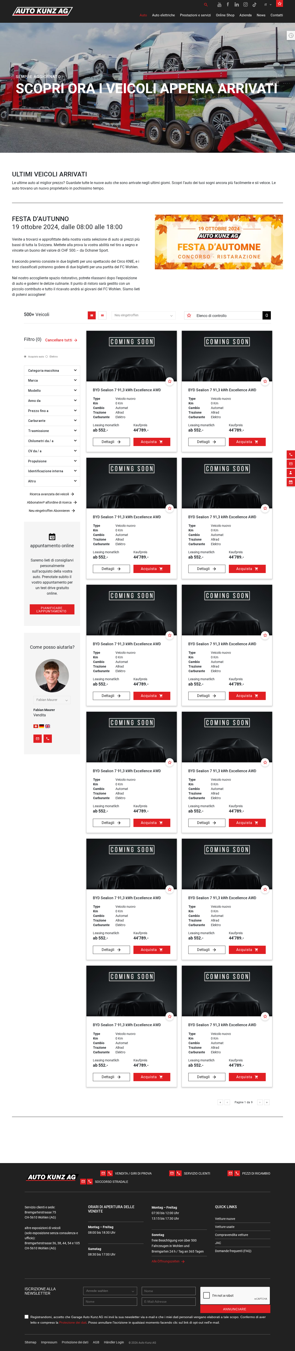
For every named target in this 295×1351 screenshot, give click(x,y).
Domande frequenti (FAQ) (233, 1251)
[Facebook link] (228, 4)
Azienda (245, 15)
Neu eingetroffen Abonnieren (49, 511)
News (261, 15)
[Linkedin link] (237, 4)
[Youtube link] (219, 4)
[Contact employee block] (291, 473)
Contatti (277, 15)
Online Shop (225, 15)
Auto (143, 15)
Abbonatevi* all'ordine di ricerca (49, 502)
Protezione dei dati (72, 1322)
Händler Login (114, 1342)
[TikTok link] (254, 4)
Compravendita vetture (231, 1235)
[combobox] (144, 315)
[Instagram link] (245, 4)
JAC (218, 1243)
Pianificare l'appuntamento (51, 609)
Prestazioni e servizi (195, 15)
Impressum (49, 1342)
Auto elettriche (163, 15)
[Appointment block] (291, 482)
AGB (96, 1342)
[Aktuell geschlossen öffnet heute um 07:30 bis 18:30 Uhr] (291, 35)
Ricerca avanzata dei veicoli (49, 494)
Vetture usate (224, 1227)
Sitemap (30, 1342)
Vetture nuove (225, 1219)
